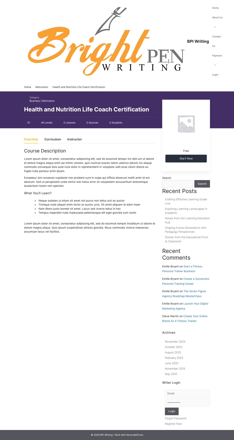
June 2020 (171, 363)
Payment (217, 55)
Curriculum (52, 139)
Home (215, 7)
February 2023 (174, 357)
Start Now (186, 158)
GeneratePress (134, 434)
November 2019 (175, 368)
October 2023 (173, 347)
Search (166, 177)
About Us (217, 17)
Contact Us (216, 41)
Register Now (173, 423)
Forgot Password (175, 418)
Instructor (74, 139)
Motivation (48, 100)
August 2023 (173, 352)
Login (215, 74)
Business (35, 100)
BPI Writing (198, 41)
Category (34, 97)
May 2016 (171, 374)
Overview (31, 139)
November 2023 (175, 341)
